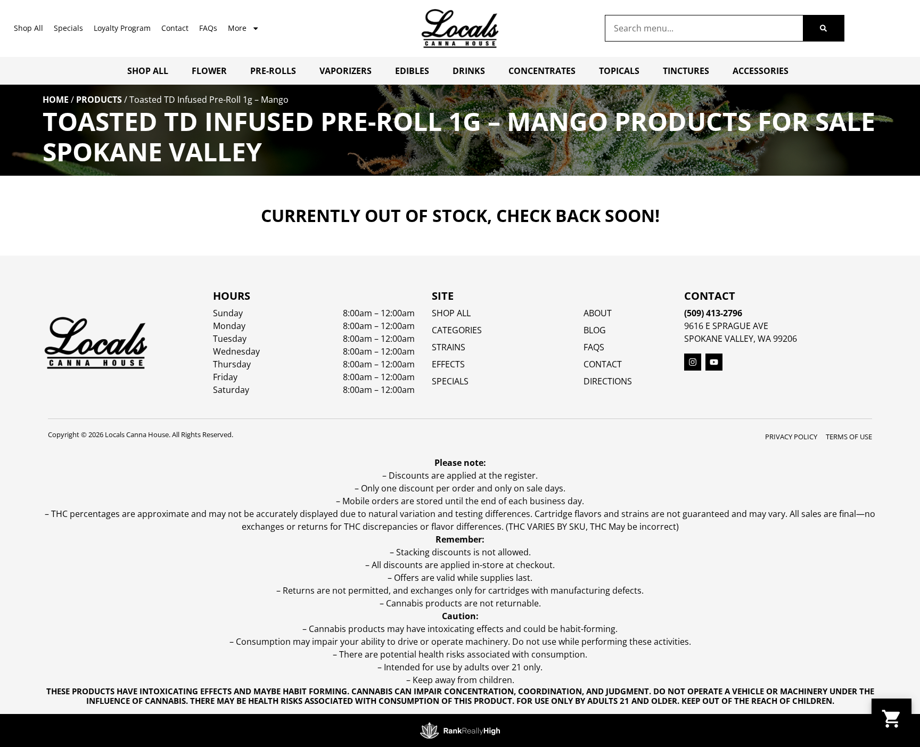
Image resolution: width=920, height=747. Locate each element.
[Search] (823, 28)
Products (99, 99)
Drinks (469, 71)
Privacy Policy (791, 436)
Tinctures (686, 71)
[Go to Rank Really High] (460, 730)
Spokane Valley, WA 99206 (740, 338)
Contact (174, 28)
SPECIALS (450, 381)
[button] (891, 718)
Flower (209, 71)
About (598, 313)
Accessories (760, 71)
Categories (457, 330)
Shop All (28, 28)
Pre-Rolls (273, 71)
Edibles (412, 71)
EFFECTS (448, 364)
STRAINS (448, 347)
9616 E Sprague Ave (726, 326)
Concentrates (542, 71)
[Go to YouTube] (713, 362)
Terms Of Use (849, 436)
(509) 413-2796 (713, 313)
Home (56, 99)
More (237, 28)
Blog (595, 330)
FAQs (208, 28)
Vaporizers (345, 71)
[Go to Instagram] (692, 362)
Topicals (619, 71)
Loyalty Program (122, 28)
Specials (68, 28)
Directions (608, 381)
